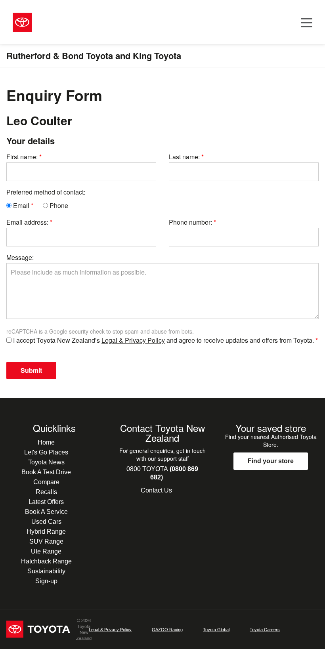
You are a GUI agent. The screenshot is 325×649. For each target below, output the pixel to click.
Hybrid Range (46, 531)
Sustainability (46, 571)
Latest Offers (46, 501)
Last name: (184, 156)
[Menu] (306, 22)
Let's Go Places (46, 452)
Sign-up (46, 581)
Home (46, 442)
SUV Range (46, 541)
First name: (22, 156)
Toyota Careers (265, 629)
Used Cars (46, 521)
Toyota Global (216, 629)
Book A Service (46, 511)
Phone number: (190, 222)
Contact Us (156, 490)
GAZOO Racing (167, 629)
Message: (20, 257)
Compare (46, 482)
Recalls (46, 492)
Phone (58, 205)
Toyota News (46, 462)
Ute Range (46, 551)
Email (20, 205)
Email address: (27, 222)
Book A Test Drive (46, 472)
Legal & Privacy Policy (133, 340)
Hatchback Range (46, 561)
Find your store (271, 461)
